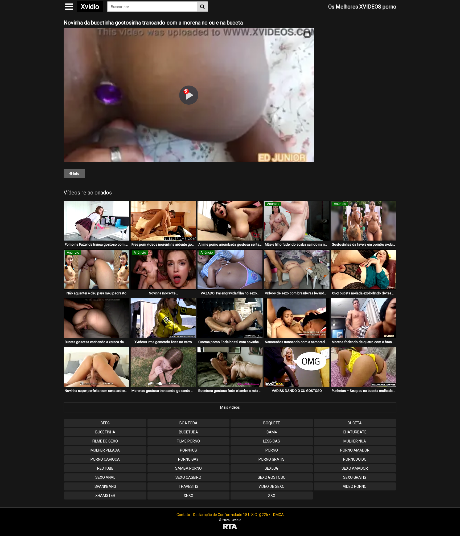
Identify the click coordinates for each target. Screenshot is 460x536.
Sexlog (271, 468)
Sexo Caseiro (188, 477)
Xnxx (188, 495)
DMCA (278, 515)
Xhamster (105, 495)
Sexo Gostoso (272, 477)
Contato (183, 515)
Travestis (188, 486)
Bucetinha (105, 432)
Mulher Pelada (105, 450)
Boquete (271, 423)
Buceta (355, 423)
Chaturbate (355, 432)
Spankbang (105, 486)
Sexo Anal (105, 477)
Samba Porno (188, 468)
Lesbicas (271, 441)
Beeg (105, 423)
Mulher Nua (354, 441)
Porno (271, 450)
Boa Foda (188, 423)
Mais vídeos (230, 407)
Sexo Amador (355, 468)
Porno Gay (188, 459)
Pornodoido (355, 459)
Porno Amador (354, 450)
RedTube (105, 468)
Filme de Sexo (105, 441)
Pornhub (188, 450)
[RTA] (230, 527)
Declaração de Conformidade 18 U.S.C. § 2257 (231, 515)
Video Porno (355, 486)
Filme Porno (188, 441)
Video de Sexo (271, 486)
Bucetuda (188, 432)
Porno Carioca (105, 459)
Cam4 (271, 432)
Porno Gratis (271, 459)
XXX (271, 495)
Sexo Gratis (354, 477)
